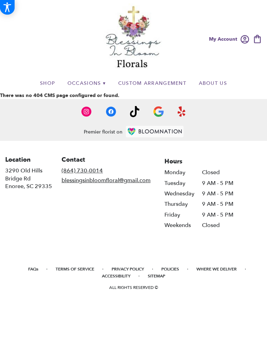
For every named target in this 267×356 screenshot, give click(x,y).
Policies (170, 269)
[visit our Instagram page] (86, 111)
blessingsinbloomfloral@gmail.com (106, 180)
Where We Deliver (216, 269)
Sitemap (156, 276)
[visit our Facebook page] (111, 111)
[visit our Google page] (158, 111)
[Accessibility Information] (7, 7)
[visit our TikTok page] (134, 111)
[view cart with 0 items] (257, 38)
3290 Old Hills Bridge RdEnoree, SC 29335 (28, 178)
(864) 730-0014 (82, 171)
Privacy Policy (128, 269)
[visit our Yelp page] (182, 111)
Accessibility (116, 276)
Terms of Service (75, 269)
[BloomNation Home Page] (155, 131)
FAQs (33, 269)
